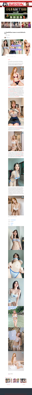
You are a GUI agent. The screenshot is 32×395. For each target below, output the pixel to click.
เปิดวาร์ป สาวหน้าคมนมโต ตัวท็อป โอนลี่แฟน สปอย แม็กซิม (15, 27)
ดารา (12, 1)
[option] (9, 6)
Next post (24, 384)
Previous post (8, 384)
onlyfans (23, 1)
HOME (10, 1)
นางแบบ (15, 1)
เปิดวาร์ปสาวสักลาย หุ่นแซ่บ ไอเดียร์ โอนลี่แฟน (9, 6)
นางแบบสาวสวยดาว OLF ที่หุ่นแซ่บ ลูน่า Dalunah (19, 6)
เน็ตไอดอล (18, 1)
